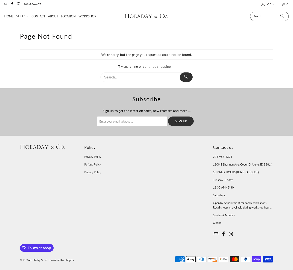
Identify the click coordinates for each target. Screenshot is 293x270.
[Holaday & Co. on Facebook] (12, 4)
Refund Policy (92, 164)
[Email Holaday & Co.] (5, 4)
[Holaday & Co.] (146, 16)
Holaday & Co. (39, 260)
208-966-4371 (33, 4)
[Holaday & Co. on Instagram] (18, 4)
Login (270, 4)
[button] (22, 16)
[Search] (282, 16)
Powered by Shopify (62, 260)
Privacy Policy (92, 156)
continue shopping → (159, 66)
